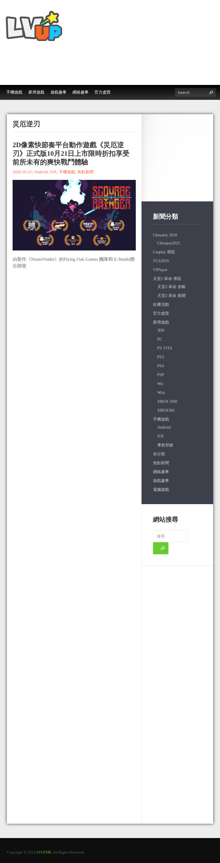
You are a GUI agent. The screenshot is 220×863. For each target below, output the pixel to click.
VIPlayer (160, 270)
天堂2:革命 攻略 (171, 287)
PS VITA (164, 348)
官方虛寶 (161, 313)
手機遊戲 (67, 172)
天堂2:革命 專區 (167, 279)
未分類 (159, 454)
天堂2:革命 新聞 (171, 296)
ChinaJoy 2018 (165, 235)
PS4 (160, 366)
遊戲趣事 (161, 481)
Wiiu (161, 392)
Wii (160, 384)
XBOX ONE (167, 401)
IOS (53, 172)
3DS (160, 330)
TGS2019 (161, 261)
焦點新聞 (85, 172)
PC (159, 339)
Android (41, 172)
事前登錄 (165, 445)
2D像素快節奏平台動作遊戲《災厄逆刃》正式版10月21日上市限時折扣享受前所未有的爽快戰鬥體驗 (71, 153)
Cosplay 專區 (164, 252)
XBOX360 (165, 410)
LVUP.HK (43, 852)
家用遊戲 (161, 322)
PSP (160, 375)
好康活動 (161, 304)
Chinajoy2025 (168, 243)
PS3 (160, 357)
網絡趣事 (161, 472)
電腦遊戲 (161, 489)
